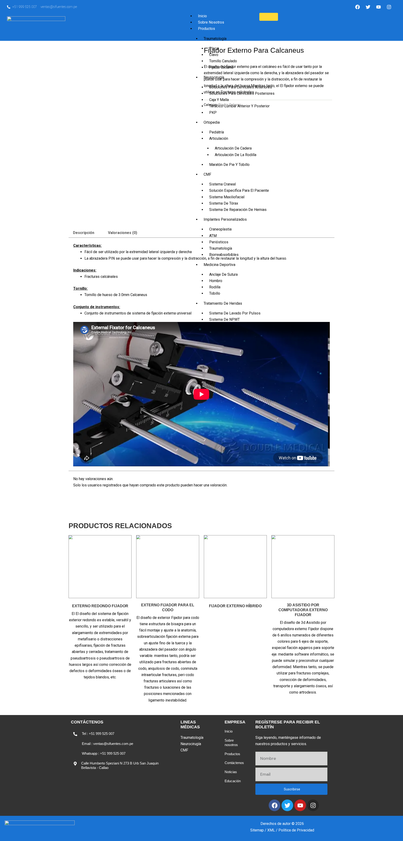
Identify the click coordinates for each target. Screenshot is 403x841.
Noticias (231, 772)
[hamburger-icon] (268, 17)
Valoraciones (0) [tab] (122, 232)
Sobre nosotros (231, 742)
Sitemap (257, 830)
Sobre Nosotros (211, 22)
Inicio (202, 16)
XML (271, 830)
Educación (233, 781)
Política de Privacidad (296, 830)
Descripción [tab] (83, 232)
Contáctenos (234, 763)
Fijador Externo (230, 105)
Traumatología (215, 38)
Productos (206, 28)
